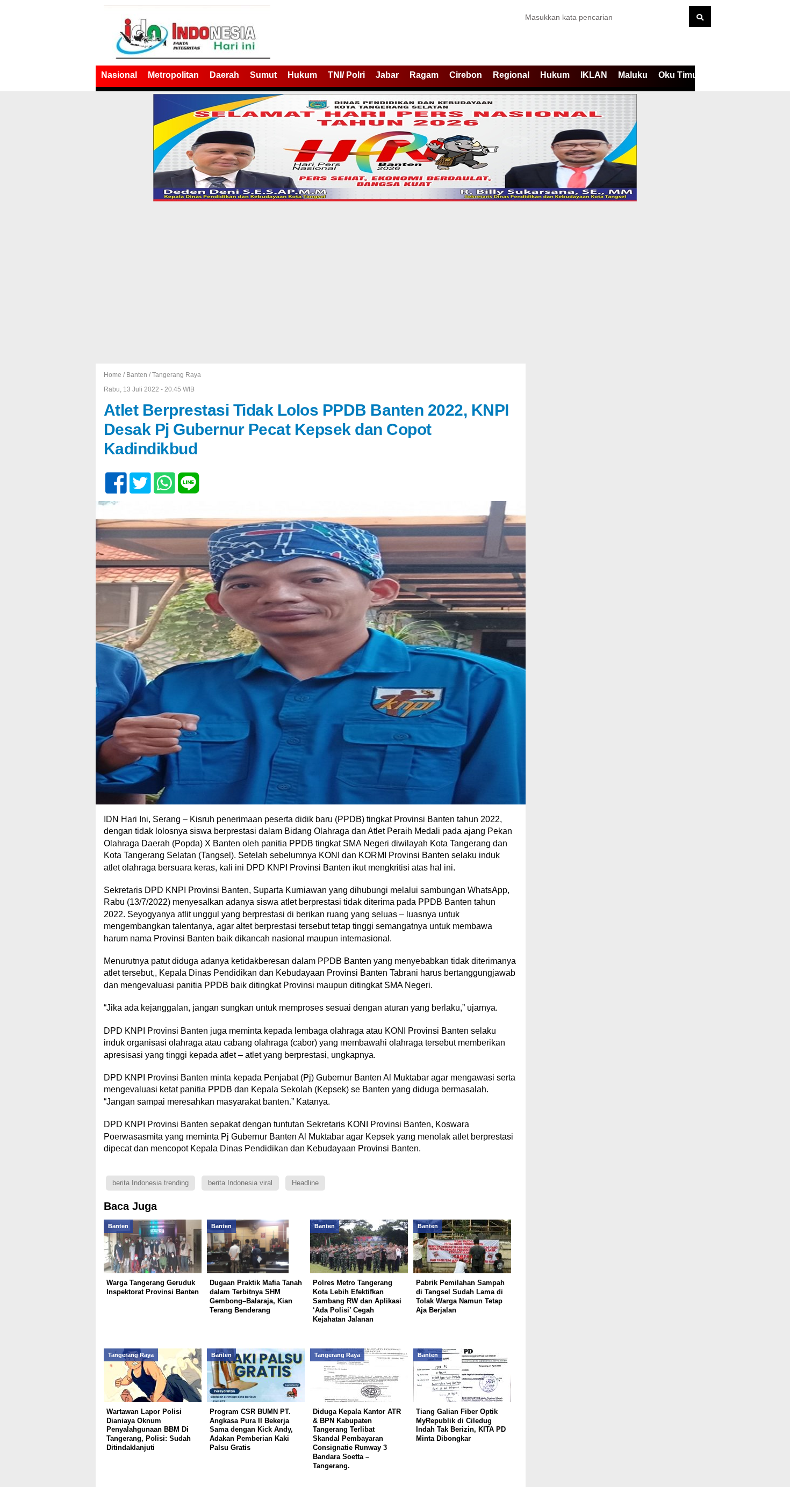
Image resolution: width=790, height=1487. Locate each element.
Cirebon (465, 74)
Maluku (633, 74)
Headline (305, 1183)
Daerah (224, 74)
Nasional (119, 74)
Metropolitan (173, 74)
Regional (511, 74)
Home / (115, 375)
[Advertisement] (395, 283)
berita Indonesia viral (240, 1183)
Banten (136, 375)
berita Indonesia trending (150, 1183)
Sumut (263, 74)
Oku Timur (679, 74)
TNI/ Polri (346, 74)
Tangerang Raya (176, 375)
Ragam (424, 74)
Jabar (387, 74)
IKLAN (593, 74)
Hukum (302, 74)
